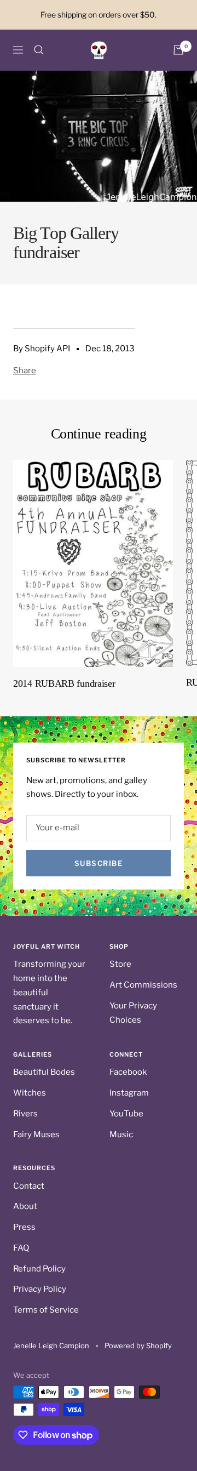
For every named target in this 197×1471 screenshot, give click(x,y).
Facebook (128, 1072)
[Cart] (178, 50)
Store (120, 964)
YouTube (126, 1114)
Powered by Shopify (138, 1345)
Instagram (129, 1093)
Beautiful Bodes (44, 1072)
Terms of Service (46, 1310)
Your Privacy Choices (133, 1013)
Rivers (25, 1114)
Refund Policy (39, 1269)
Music (121, 1134)
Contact (28, 1186)
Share (24, 370)
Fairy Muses (36, 1134)
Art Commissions (143, 985)
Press (24, 1227)
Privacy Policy (39, 1289)
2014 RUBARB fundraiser (64, 683)
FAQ (21, 1248)
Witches (29, 1093)
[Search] (39, 50)
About (25, 1206)
